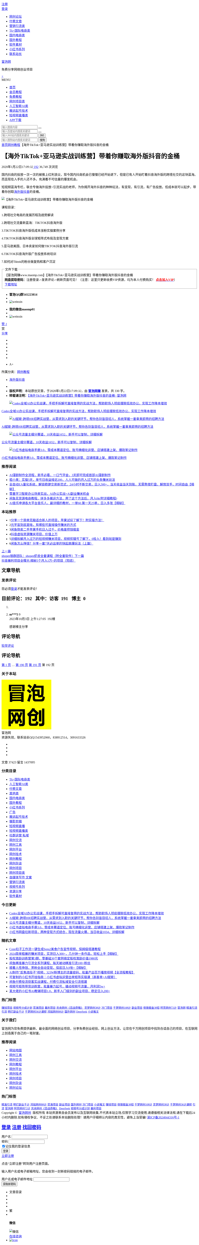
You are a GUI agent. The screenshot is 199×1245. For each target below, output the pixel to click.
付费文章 (15, 21)
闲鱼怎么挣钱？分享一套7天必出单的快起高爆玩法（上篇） (52, 543)
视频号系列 (17, 886)
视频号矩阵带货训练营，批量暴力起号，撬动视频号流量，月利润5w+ (57, 986)
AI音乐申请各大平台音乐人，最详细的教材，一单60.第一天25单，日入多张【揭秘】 (67, 503)
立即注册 (8, 1156)
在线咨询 (15, 1236)
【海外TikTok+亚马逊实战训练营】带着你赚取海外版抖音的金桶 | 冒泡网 (77, 395)
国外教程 (15, 40)
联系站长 (15, 54)
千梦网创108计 (122, 1007)
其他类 (14, 793)
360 (42, 135)
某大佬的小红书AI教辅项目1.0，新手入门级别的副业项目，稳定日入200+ (59, 991)
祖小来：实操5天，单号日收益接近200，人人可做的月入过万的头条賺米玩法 (62, 479)
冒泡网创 (25, 1112)
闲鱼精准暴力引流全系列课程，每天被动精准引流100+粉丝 (49, 963)
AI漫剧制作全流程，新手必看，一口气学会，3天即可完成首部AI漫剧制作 (60, 475)
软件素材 (15, 44)
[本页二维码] (13, 1240)
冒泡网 (6, 61)
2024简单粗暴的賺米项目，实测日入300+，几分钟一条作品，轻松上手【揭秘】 (63, 953)
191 (35, 665)
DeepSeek (81, 1011)
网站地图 (15, 1050)
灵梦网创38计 (92, 1007)
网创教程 (14, 145)
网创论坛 (15, 16)
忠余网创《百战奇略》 (70, 1007)
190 (22, 665)
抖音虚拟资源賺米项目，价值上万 (34, 534)
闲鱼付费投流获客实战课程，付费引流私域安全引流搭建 (48, 981)
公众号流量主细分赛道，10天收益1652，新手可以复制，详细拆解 (47, 442)
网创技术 (15, 854)
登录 (5, 8)
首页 (12, 87)
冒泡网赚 (94, 391)
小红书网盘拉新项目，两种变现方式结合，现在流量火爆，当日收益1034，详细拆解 (66, 932)
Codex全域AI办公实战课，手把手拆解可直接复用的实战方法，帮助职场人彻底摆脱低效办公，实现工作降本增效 (79, 411)
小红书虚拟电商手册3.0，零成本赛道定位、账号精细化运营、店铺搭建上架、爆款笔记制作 (64, 457)
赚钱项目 (7, 1007)
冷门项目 (106, 1007)
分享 (5, 333)
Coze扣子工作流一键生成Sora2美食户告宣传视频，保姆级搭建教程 (55, 949)
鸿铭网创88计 (55, 1011)
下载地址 (11, 284)
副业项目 (137, 1007)
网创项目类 (17, 101)
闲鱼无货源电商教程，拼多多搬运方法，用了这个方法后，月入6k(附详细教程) (63, 498)
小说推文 (93, 1011)
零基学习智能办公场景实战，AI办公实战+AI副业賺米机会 (49, 493)
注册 (5, 4)
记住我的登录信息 (17, 1146)
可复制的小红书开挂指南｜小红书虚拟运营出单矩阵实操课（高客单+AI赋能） (63, 977)
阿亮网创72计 (168, 1007)
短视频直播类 (18, 115)
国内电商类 (17, 35)
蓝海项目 (38, 1007)
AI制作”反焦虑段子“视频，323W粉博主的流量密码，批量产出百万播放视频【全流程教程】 (72, 972)
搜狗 (42, 140)
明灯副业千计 (16, 1011)
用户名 (6, 1136)
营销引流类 (17, 26)
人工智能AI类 (18, 106)
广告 (12, 812)
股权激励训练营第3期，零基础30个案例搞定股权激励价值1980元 (53, 958)
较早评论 (8, 645)
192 (35, 167)
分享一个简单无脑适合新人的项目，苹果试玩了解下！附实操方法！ (57, 520)
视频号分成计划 (22, 1007)
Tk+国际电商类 (19, 30)
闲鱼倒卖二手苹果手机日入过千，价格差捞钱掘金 (45, 529)
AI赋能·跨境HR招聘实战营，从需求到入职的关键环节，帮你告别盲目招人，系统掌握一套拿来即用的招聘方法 (77, 426)
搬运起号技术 (18, 110)
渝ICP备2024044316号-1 (163, 1117)
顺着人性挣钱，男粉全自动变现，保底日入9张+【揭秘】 (48, 967)
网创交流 (15, 840)
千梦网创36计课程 (36, 1011)
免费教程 (15, 96)
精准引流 (191, 1007)
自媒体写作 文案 (20, 877)
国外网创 (70, 1011)
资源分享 (15, 891)
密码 (5, 1141)
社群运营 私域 (19, 835)
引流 (4, 1011)
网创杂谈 (15, 863)
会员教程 (15, 92)
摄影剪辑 (15, 821)
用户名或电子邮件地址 (17, 1179)
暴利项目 (50, 1007)
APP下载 (15, 120)
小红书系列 (17, 49)
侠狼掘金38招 (151, 1007)
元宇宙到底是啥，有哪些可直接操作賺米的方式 (43, 524)
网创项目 (15, 868)
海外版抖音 (22, 191)
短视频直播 (17, 826)
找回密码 (32, 1127)
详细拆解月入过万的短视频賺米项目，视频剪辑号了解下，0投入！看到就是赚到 (66, 538)
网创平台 (15, 849)
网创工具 (15, 844)
